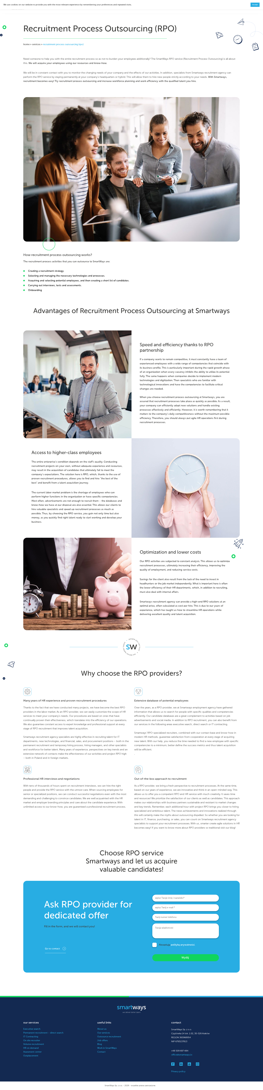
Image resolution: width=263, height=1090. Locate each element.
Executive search (31, 1029)
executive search (182, 724)
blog (232, 828)
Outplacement (30, 1056)
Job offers (102, 1041)
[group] (133, 280)
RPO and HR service (185, 794)
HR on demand (31, 1048)
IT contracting (219, 724)
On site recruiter (31, 1041)
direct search (200, 724)
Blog (99, 1044)
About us (101, 1029)
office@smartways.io (181, 1055)
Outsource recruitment (109, 1037)
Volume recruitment (33, 1044)
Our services (103, 1033)
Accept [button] (255, 5)
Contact (101, 1052)
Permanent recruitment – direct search (43, 1033)
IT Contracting (30, 1037)
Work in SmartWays (107, 1048)
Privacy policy (178, 1072)
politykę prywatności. (183, 945)
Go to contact (52, 949)
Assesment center (32, 1052)
